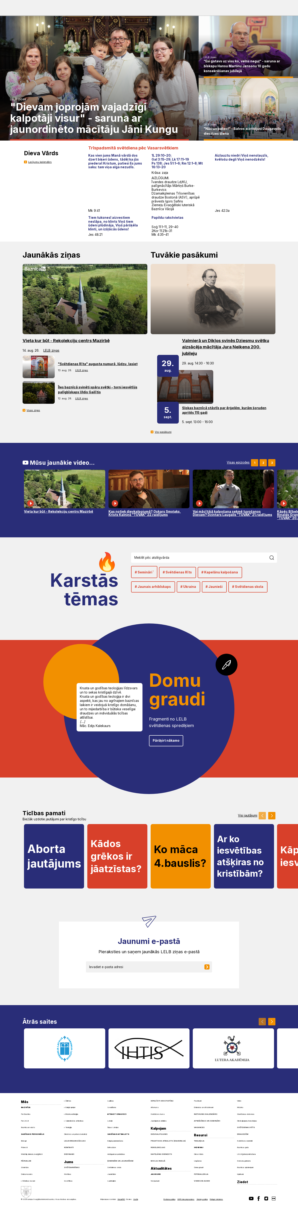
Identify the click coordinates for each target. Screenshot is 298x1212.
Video (239, 1101)
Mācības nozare (28, 1181)
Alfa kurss (155, 1107)
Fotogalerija (201, 1174)
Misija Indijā (158, 1161)
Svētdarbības (72, 1167)
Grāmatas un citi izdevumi (203, 1107)
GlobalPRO (121, 1199)
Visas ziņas (33, 410)
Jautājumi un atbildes (159, 1121)
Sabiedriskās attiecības (74, 1121)
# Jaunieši (214, 587)
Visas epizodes (238, 462)
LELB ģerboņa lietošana (246, 1154)
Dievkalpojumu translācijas (247, 1121)
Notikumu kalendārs (205, 1114)
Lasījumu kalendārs (40, 162)
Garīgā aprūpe (70, 1107)
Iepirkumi (240, 1174)
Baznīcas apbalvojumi (245, 1167)
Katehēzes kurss (158, 1114)
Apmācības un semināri (207, 1121)
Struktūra (24, 1167)
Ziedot (242, 1182)
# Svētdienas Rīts (177, 572)
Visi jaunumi (155, 1181)
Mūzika (240, 1107)
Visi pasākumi (163, 432)
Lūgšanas (198, 1161)
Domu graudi (198, 1167)
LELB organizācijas (75, 1141)
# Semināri (144, 572)
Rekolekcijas (158, 1147)
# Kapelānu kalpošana (219, 572)
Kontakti (69, 1147)
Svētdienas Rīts (246, 1127)
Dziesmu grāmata (244, 1161)
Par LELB (25, 1121)
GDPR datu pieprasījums (185, 1199)
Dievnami (69, 1154)
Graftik (135, 1199)
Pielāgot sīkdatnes (216, 1199)
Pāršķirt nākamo (166, 740)
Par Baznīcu (25, 1114)
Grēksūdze (111, 1147)
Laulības (110, 1101)
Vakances (199, 1127)
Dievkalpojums (159, 1134)
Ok (274, 557)
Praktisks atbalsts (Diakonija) (168, 1141)
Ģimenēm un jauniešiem (120, 1161)
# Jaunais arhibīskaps (153, 587)
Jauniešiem (111, 1174)
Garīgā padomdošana (115, 1141)
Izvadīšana (111, 1107)
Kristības (67, 1174)
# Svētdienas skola (247, 587)
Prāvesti (24, 1147)
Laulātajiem (111, 1181)
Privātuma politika (169, 1199)
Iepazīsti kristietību (162, 1101)
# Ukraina (188, 587)
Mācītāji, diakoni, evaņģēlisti (31, 1154)
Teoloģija (68, 1127)
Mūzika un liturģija (71, 1114)
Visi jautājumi (247, 815)
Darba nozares (27, 1174)
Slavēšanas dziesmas (245, 1114)
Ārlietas (68, 1101)
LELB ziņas (18, 99)
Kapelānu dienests (161, 1154)
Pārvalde (26, 1161)
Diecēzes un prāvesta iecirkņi (75, 1134)
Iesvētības (68, 1181)
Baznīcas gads (243, 1147)
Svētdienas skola (114, 1167)
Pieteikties (209, 967)
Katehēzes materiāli (244, 1141)
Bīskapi (24, 1141)
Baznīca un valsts (28, 1127)
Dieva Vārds (198, 1154)
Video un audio (202, 1181)
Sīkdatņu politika (202, 1199)
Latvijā (109, 1121)
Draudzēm (242, 1134)
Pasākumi (197, 1101)
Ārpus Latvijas (113, 1127)
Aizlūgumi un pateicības (116, 1154)
